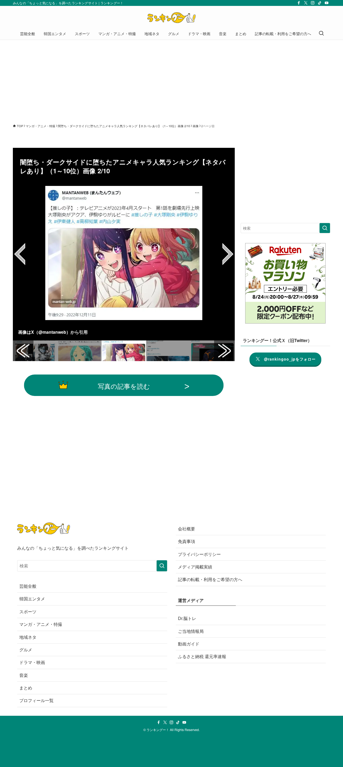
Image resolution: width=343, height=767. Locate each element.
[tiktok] (319, 3)
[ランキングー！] (171, 17)
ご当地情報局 (191, 631)
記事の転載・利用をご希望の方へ (210, 579)
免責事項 (186, 541)
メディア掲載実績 (195, 567)
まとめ (25, 688)
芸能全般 (27, 586)
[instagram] (312, 3)
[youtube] (326, 3)
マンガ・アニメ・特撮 (40, 624)
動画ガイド (188, 644)
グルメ (25, 650)
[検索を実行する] (324, 228)
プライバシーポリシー (199, 554)
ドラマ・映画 (32, 662)
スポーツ (27, 611)
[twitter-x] (305, 3)
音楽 (23, 675)
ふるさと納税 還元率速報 (202, 656)
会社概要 (186, 529)
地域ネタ (27, 637)
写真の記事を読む (124, 386)
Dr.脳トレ (187, 618)
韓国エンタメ (32, 599)
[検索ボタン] (321, 33)
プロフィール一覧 (36, 700)
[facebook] (298, 3)
